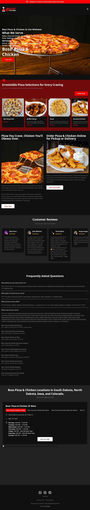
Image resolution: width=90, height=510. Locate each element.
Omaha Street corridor (59, 319)
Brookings (65, 321)
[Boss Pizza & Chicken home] (8, 9)
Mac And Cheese (80, 286)
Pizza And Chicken (17, 296)
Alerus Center (16, 319)
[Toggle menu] (87, 9)
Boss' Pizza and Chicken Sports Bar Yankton (64, 410)
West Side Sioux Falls (24, 315)
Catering (61, 305)
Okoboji (39, 321)
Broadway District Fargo (32, 317)
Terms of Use (40, 500)
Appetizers (48, 296)
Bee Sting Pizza (32, 286)
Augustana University (22, 313)
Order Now (81, 93)
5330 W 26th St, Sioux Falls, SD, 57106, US (20, 415)
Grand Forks (11, 313)
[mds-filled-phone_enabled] (50, 492)
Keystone (56, 321)
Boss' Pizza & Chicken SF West (16, 410)
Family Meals (27, 296)
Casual (39, 305)
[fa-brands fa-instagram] (45, 492)
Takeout (14, 305)
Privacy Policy (49, 500)
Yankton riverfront (48, 321)
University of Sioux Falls (36, 313)
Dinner (56, 305)
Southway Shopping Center (9, 315)
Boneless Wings (42, 286)
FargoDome (76, 315)
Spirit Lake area (32, 321)
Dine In (9, 305)
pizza (59, 175)
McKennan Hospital (67, 313)
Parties (69, 305)
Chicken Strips (70, 286)
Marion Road (58, 315)
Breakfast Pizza (8, 288)
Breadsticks (50, 286)
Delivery (19, 305)
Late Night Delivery (28, 305)
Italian (9, 296)
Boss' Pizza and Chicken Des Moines (38, 410)
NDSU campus (20, 317)
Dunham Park (43, 315)
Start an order (45, 439)
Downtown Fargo (68, 315)
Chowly (48, 506)
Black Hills (33, 319)
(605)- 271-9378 (12, 418)
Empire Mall (34, 315)
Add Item (6, 122)
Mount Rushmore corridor (44, 319)
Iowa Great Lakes (22, 321)
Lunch (52, 305)
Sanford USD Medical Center (52, 313)
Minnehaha (76, 313)
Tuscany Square (25, 319)
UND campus (72, 317)
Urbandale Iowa (11, 321)
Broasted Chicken (60, 286)
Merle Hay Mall (71, 319)
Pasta (42, 296)
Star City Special (22, 286)
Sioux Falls (51, 315)
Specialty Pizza (35, 296)
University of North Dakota (60, 317)
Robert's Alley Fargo (45, 317)
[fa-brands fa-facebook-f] (40, 492)
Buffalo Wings (58, 296)
